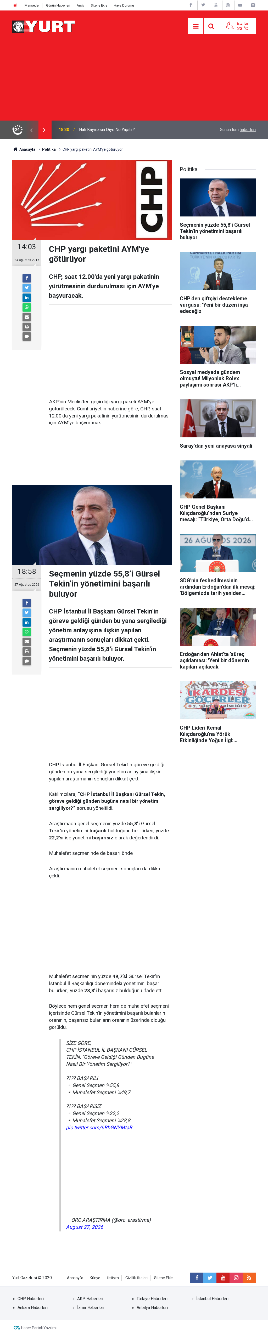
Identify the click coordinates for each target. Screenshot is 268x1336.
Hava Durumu (124, 5)
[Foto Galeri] (253, 5)
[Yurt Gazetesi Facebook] (191, 5)
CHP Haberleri (31, 1298)
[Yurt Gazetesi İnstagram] (228, 5)
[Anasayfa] (15, 5)
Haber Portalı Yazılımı (39, 1328)
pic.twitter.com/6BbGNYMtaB (99, 1128)
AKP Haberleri (90, 1298)
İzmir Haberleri (90, 1307)
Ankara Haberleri (33, 1307)
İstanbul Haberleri (212, 1298)
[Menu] (195, 26)
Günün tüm (238, 129)
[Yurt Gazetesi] (44, 25)
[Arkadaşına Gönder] (27, 317)
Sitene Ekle (99, 5)
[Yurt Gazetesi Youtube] (216, 5)
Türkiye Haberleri (152, 1298)
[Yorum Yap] (27, 336)
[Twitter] (27, 288)
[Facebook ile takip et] (196, 1278)
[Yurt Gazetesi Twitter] (203, 5)
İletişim (113, 1278)
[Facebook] (27, 278)
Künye (95, 1278)
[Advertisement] (134, 81)
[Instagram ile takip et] (236, 1278)
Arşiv (80, 5)
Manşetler (32, 5)
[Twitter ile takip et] (209, 1278)
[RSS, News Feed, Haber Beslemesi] (249, 1278)
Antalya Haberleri (152, 1307)
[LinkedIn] (27, 298)
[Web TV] (240, 5)
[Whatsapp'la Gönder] (27, 307)
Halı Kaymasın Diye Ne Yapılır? (107, 129)
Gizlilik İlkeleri (136, 1278)
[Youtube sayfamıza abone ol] (223, 1278)
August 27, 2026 (84, 1227)
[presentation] (31, 130)
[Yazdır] (27, 327)
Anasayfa (75, 1278)
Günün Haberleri (58, 5)
